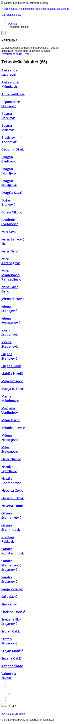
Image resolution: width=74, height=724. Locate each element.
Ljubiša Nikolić (12, 373)
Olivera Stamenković (11, 515)
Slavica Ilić (9, 604)
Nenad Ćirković (12, 498)
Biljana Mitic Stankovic (10, 104)
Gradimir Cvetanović (9, 221)
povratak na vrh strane (13, 713)
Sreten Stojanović (9, 641)
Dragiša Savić (11, 192)
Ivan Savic (8, 231)
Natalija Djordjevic (9, 468)
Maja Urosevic (12, 381)
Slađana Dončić (13, 612)
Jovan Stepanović (9, 332)
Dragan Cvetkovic (8, 159)
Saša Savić (9, 596)
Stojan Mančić (12, 651)
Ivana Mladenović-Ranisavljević (11, 274)
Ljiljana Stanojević (9, 356)
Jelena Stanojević (9, 308)
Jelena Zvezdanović (10, 320)
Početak (12, 23)
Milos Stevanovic (9, 449)
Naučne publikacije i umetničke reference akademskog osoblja (35, 8)
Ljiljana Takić (11, 366)
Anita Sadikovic (13, 94)
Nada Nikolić (11, 459)
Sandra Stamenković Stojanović (11, 565)
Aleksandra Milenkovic (10, 84)
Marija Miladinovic (10, 398)
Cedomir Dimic (12, 149)
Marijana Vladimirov (9, 410)
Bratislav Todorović (9, 139)
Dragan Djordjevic (9, 171)
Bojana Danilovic (8, 115)
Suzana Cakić (11, 658)
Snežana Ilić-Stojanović (11, 621)
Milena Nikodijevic (9, 437)
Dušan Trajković (8, 202)
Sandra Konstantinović (12, 551)
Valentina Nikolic (8, 675)
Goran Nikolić (11, 212)
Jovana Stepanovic (9, 344)
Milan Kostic (10, 420)
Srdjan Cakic (10, 631)
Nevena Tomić (12, 505)
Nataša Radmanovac (11, 480)
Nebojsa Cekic (12, 490)
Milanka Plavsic (13, 427)
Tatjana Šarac (12, 666)
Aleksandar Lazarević (10, 72)
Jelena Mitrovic (12, 298)
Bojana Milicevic (7, 127)
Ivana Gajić (9, 251)
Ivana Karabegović (10, 260)
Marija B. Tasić (12, 388)
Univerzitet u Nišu (11, 14)
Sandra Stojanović (9, 579)
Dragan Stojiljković (9, 183)
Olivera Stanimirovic (10, 527)
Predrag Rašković (7, 539)
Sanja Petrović (12, 589)
